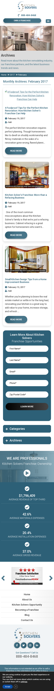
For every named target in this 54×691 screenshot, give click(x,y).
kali (10, 122)
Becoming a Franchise (27, 609)
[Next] (51, 578)
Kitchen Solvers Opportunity (27, 604)
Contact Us (27, 620)
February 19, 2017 (16, 118)
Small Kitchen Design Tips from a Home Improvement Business (26, 280)
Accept (7, 687)
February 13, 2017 (16, 287)
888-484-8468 (28, 15)
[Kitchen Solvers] (27, 3)
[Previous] (3, 578)
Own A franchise (22, 21)
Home (3, 75)
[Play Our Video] (27, 473)
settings (24, 682)
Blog (27, 615)
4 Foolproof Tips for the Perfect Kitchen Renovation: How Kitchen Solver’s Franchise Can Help (26, 110)
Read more (16, 151)
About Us (27, 599)
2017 (12, 75)
